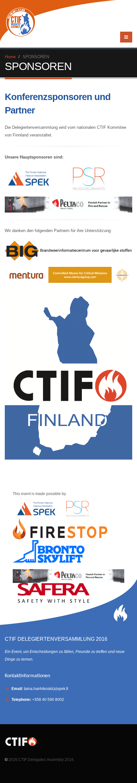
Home (10, 56)
